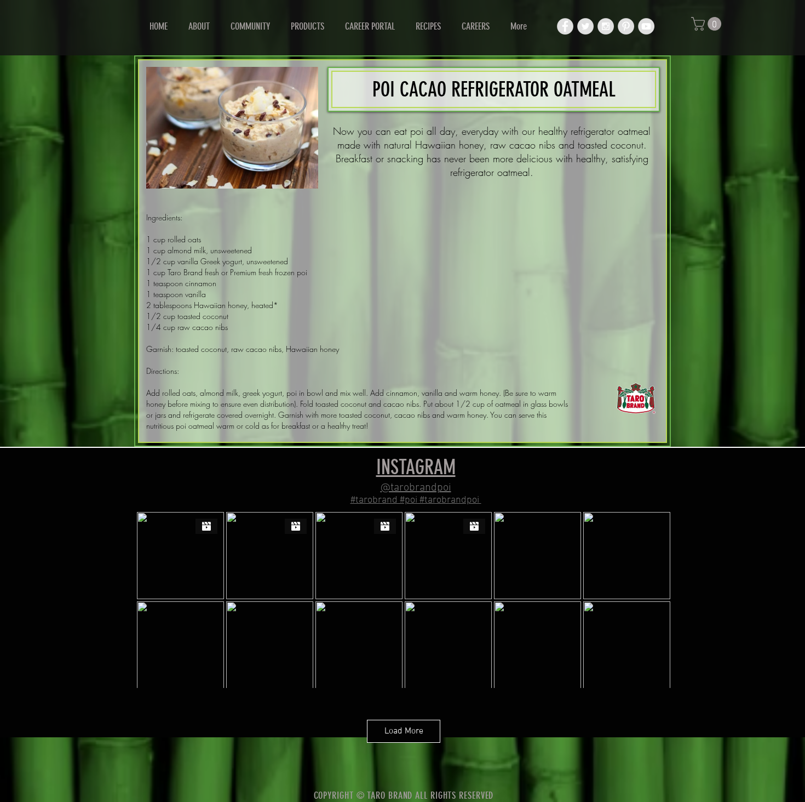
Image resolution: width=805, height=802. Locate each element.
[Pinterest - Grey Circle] (626, 26)
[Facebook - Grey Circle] (565, 26)
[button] (708, 24)
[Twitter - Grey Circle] (585, 26)
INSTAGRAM (416, 467)
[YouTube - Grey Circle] (646, 26)
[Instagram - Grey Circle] (605, 26)
